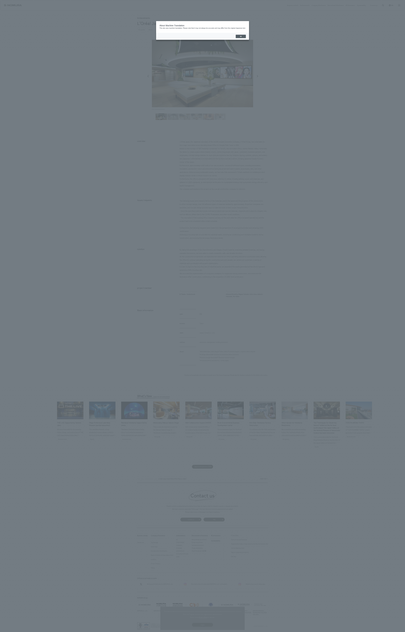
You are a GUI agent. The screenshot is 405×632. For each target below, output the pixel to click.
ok (241, 36)
